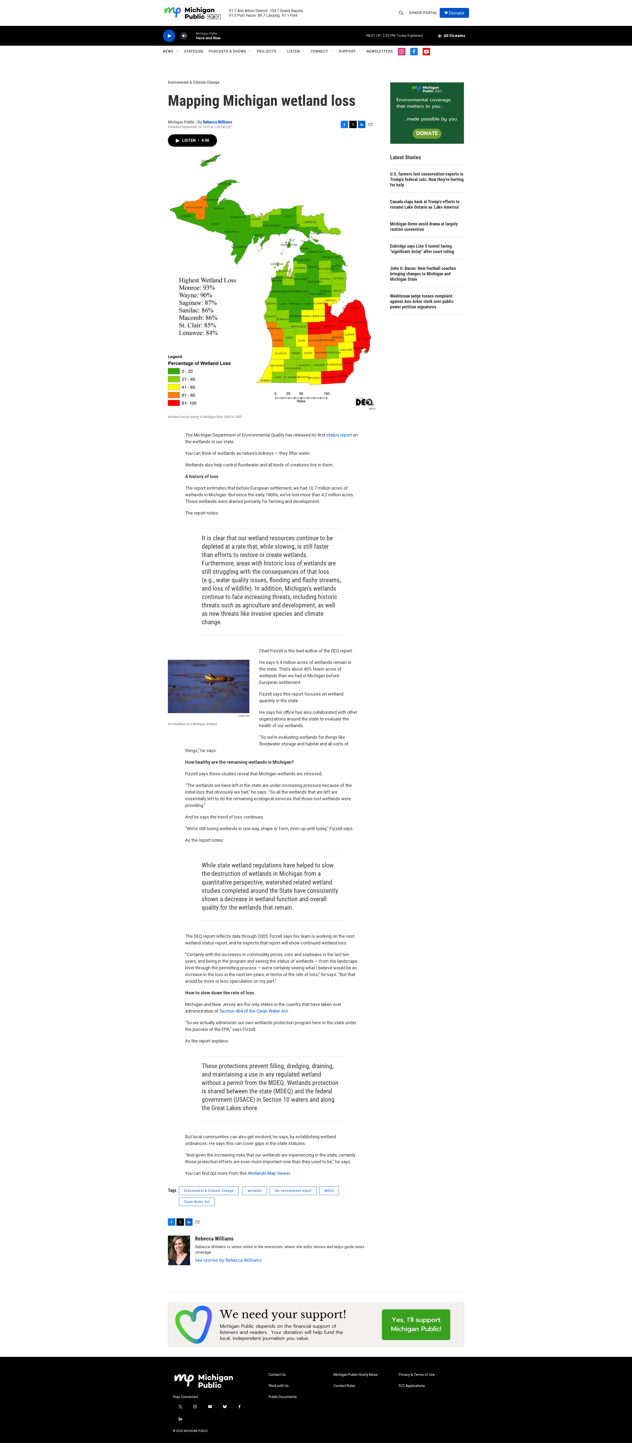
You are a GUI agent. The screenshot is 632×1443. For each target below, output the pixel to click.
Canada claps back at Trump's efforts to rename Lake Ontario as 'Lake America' (425, 204)
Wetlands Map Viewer (269, 1173)
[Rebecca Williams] (179, 1250)
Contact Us (277, 1375)
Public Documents (283, 1397)
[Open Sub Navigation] (177, 51)
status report (339, 435)
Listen (293, 51)
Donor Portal (423, 13)
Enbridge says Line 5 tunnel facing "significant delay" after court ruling (422, 248)
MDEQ (329, 1191)
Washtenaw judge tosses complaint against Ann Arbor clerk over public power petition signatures (422, 301)
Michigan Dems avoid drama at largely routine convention (424, 226)
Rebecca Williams (217, 122)
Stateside (194, 51)
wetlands (255, 1191)
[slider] (192, 35)
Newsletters (380, 51)
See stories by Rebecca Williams (228, 1260)
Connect (319, 51)
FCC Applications (412, 1386)
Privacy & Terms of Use (417, 1375)
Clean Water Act (197, 1202)
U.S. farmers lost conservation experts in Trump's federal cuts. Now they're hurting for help (427, 179)
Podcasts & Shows (227, 51)
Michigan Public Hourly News (356, 1375)
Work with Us (279, 1386)
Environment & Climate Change (193, 82)
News (168, 51)
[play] (169, 36)
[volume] (184, 35)
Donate (456, 13)
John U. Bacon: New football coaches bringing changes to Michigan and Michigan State (423, 274)
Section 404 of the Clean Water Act (253, 1011)
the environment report (293, 1191)
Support (347, 51)
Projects (266, 51)
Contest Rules (344, 1386)
